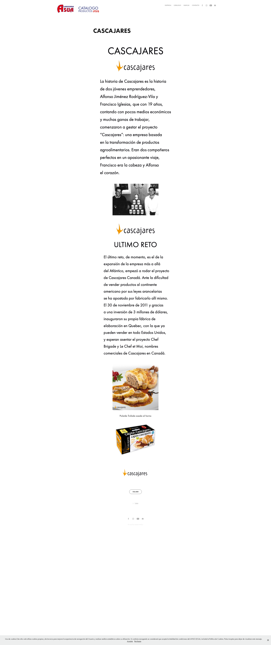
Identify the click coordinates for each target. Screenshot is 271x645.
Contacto (195, 5)
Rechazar (137, 641)
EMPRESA (168, 5)
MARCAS (186, 5)
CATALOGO (177, 5)
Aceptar (130, 641)
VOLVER (135, 492)
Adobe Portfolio (139, 524)
